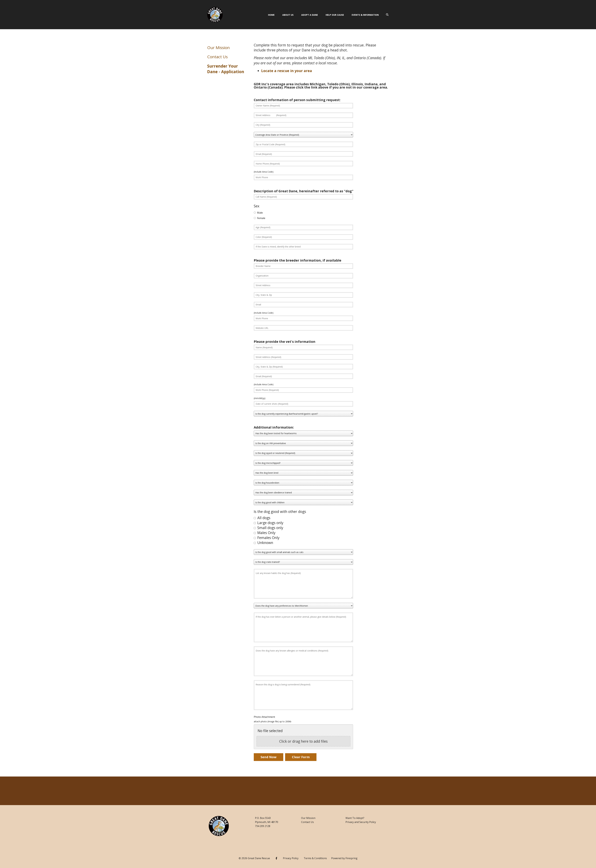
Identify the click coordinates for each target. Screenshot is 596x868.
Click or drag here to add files (303, 741)
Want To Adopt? (354, 818)
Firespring (351, 858)
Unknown (264, 542)
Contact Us (217, 56)
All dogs (263, 517)
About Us (287, 14)
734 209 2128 (262, 826)
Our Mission (218, 47)
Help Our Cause (335, 14)
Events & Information (365, 14)
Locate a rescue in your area (286, 70)
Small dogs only (269, 527)
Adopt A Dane (309, 14)
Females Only (268, 537)
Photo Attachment (264, 717)
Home (271, 14)
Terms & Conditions (315, 858)
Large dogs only (269, 522)
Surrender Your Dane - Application (225, 68)
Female (260, 218)
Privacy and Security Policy (360, 822)
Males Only (265, 532)
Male (259, 212)
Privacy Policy (290, 858)
